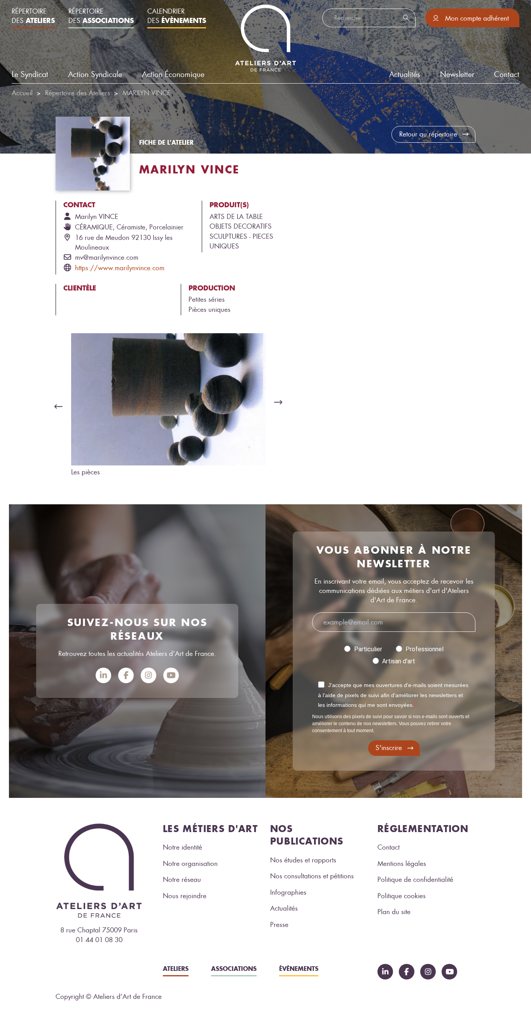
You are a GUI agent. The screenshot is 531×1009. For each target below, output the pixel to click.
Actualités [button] (404, 74)
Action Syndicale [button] (95, 74)
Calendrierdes (176, 16)
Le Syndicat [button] (30, 74)
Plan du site (393, 912)
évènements (298, 968)
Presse (279, 924)
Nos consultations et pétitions (312, 876)
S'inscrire (389, 747)
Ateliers (176, 968)
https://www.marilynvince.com (119, 268)
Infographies (288, 892)
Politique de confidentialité (415, 879)
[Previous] (56, 406)
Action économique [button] (173, 74)
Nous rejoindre (184, 896)
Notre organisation (190, 863)
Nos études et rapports (303, 860)
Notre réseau (182, 879)
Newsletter (457, 74)
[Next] (280, 402)
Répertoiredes (33, 16)
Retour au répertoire (428, 134)
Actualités (284, 908)
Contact (506, 74)
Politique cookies (401, 896)
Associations (234, 968)
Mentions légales (401, 863)
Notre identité (182, 847)
